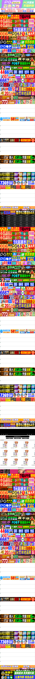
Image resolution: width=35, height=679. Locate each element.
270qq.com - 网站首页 (8, 13)
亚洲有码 (27, 215)
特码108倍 (17, 438)
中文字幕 (15, 217)
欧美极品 (33, 215)
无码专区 (3, 224)
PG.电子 (25, 438)
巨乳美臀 (21, 217)
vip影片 (9, 438)
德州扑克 (21, 220)
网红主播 (15, 215)
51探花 (21, 222)
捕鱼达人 (9, 220)
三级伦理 (9, 217)
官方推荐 (3, 220)
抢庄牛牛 (15, 220)
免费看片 (9, 224)
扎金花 (33, 220)
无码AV (3, 222)
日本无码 (21, 215)
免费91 (15, 224)
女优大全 (33, 222)
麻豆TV (15, 222)
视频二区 (3, 217)
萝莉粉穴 (33, 224)
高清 (27, 434)
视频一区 (3, 215)
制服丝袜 (33, 217)
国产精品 (9, 215)
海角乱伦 (21, 224)
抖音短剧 (9, 222)
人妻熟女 (27, 217)
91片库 (27, 222)
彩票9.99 (27, 220)
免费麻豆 (27, 224)
